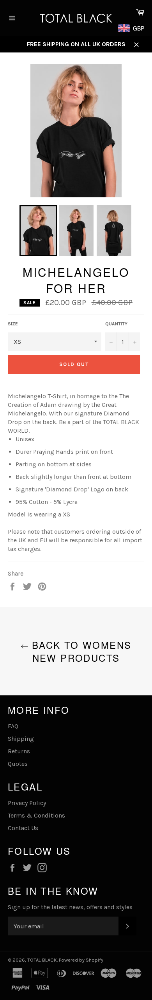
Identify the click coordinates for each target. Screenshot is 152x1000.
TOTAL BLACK (42, 960)
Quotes (18, 763)
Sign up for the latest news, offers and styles (70, 907)
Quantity (116, 324)
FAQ (13, 726)
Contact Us (23, 828)
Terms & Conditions (36, 815)
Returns (19, 751)
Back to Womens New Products (80, 651)
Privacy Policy (27, 803)
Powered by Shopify (81, 960)
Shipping (21, 738)
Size (13, 324)
